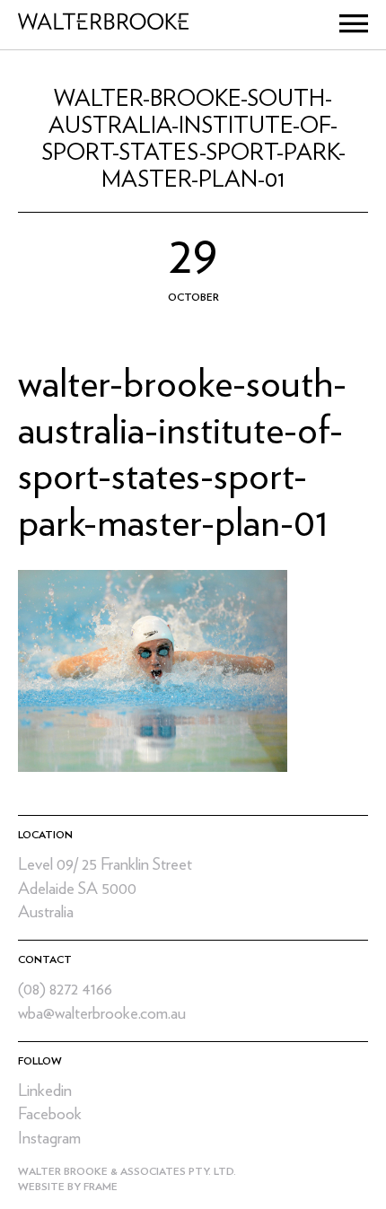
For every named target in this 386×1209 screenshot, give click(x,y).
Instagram (49, 1138)
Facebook (50, 1114)
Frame (100, 1186)
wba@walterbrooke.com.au (102, 1013)
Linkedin (45, 1090)
